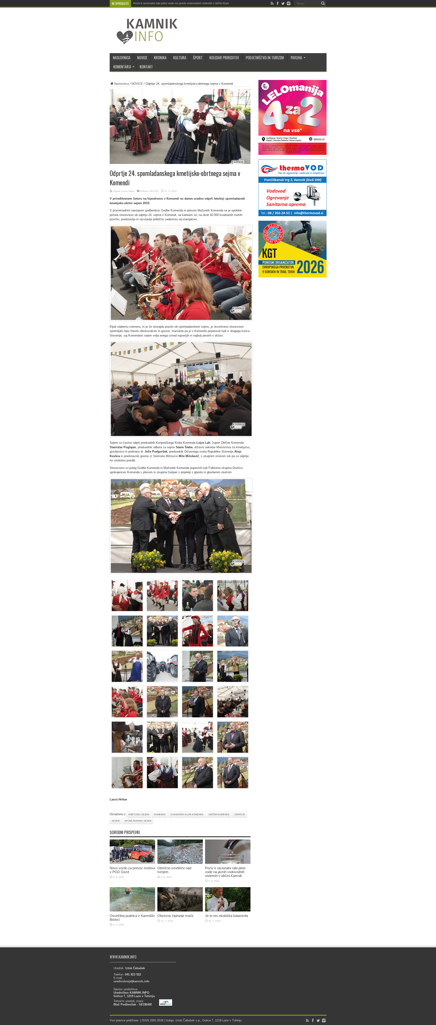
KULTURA (179, 57)
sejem (115, 821)
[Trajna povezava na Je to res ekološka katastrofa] (227, 910)
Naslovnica (121, 83)
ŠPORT (198, 57)
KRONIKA (160, 57)
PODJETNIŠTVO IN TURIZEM (265, 57)
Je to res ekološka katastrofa (226, 916)
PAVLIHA (296, 57)
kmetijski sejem (139, 814)
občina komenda (218, 814)
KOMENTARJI (122, 66)
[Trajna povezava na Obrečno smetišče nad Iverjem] (180, 862)
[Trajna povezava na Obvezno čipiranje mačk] (180, 910)
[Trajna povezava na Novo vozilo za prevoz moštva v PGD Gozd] (132, 862)
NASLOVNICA (121, 57)
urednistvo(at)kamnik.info (131, 981)
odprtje (239, 814)
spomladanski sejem (137, 821)
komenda (160, 814)
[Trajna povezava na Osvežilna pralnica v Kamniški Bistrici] (132, 910)
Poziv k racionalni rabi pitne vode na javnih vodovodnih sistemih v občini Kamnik (183, 3)
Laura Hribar (127, 191)
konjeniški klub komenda (187, 814)
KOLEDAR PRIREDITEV (224, 57)
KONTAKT (146, 66)
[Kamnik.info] (144, 41)
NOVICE (142, 57)
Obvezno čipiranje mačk (175, 916)
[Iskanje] (323, 3)
